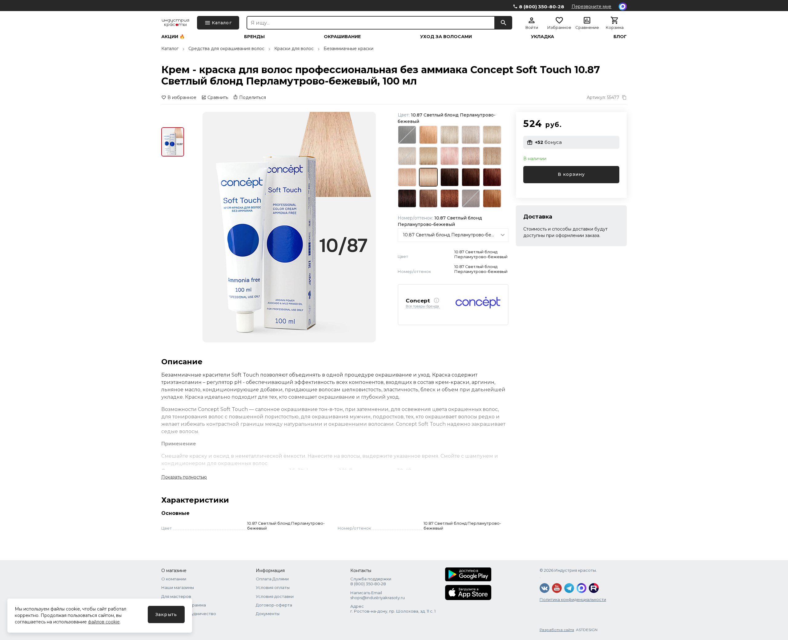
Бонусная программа (183, 604)
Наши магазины (177, 587)
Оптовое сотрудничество (188, 613)
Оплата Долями (272, 578)
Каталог (170, 48)
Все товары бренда (422, 306)
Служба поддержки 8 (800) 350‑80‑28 (370, 581)
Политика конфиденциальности (573, 599)
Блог (620, 36)
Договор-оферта (274, 604)
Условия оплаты (273, 587)
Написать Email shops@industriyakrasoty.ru (377, 595)
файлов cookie (104, 622)
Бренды (254, 36)
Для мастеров (176, 596)
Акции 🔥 (173, 36)
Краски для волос (294, 48)
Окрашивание (342, 36)
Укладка (542, 36)
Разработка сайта (557, 629)
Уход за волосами (446, 36)
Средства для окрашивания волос (226, 48)
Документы (267, 613)
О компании (173, 578)
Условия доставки (275, 596)
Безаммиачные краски (348, 48)
